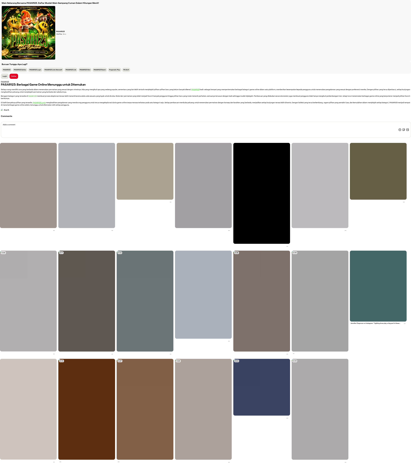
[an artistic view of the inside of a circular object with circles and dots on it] (145, 171)
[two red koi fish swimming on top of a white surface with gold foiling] (28, 409)
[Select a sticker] (403, 129)
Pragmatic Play (114, 70)
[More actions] (54, 230)
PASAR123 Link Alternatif (53, 70)
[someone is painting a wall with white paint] (320, 409)
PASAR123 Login (35, 70)
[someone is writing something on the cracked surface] (86, 301)
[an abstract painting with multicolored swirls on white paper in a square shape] (320, 185)
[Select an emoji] (400, 129)
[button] (14, 76)
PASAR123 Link (71, 70)
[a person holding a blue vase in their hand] (145, 301)
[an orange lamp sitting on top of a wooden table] (86, 409)
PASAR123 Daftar (20, 70)
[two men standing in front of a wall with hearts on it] (145, 409)
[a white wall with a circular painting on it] (203, 185)
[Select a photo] (407, 129)
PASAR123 (6, 70)
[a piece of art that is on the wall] (261, 193)
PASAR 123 (32, 96)
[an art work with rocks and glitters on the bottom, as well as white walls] (28, 185)
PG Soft (126, 70)
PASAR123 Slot (85, 70)
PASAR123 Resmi (100, 70)
